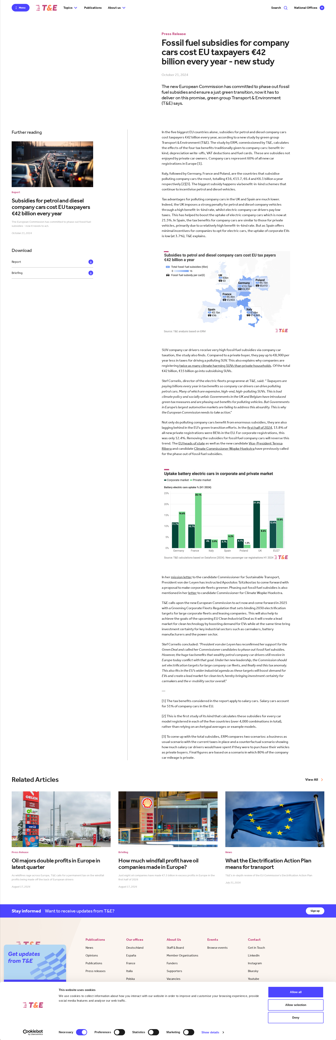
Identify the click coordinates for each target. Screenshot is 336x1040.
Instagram (255, 963)
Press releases (96, 971)
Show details (210, 1032)
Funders (172, 963)
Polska (130, 979)
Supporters (174, 971)
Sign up (315, 910)
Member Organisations (182, 955)
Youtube (253, 979)
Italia (129, 971)
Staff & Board (175, 947)
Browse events (217, 947)
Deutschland (135, 947)
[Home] (46, 8)
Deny (295, 1017)
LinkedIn (254, 955)
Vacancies (173, 979)
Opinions (92, 955)
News (89, 947)
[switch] (119, 1032)
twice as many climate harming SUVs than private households (225, 365)
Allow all (296, 992)
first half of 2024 (259, 427)
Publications (93, 8)
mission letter (181, 577)
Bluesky (253, 971)
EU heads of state (191, 443)
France (130, 963)
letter (192, 593)
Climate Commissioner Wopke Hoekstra (224, 448)
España (131, 955)
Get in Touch (256, 947)
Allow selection (295, 1005)
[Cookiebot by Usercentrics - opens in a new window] (33, 1032)
